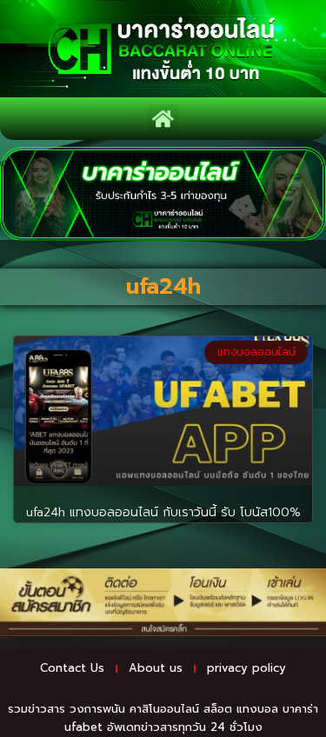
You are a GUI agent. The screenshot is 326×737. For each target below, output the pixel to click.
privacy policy (246, 668)
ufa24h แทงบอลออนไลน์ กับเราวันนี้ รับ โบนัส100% (163, 512)
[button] (163, 118)
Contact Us (72, 668)
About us (156, 668)
